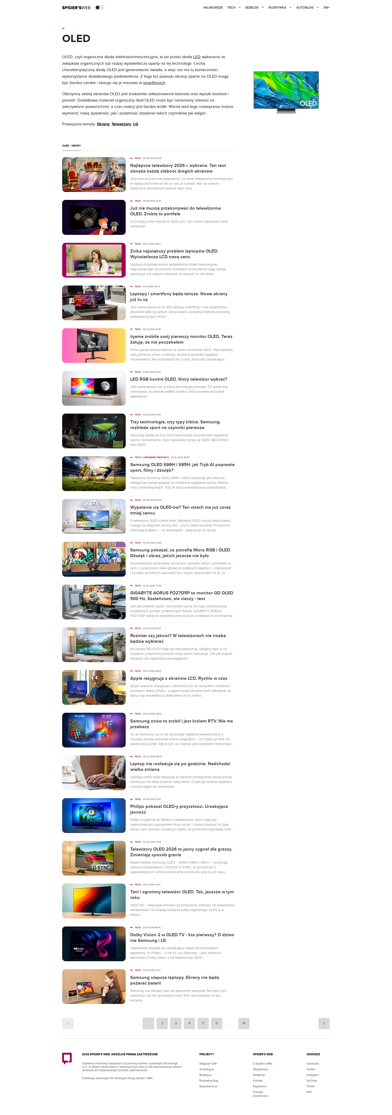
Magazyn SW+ (208, 1063)
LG (135, 124)
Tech (231, 8)
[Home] (76, 7)
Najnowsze (213, 8)
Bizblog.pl (205, 1075)
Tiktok (310, 1086)
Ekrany (103, 124)
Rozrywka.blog (208, 1081)
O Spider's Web (262, 1063)
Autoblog (305, 8)
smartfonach (154, 82)
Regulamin (260, 1086)
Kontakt (258, 1081)
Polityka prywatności (260, 1094)
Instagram (312, 1075)
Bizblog (252, 8)
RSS (309, 1092)
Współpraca (260, 1069)
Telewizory (121, 124)
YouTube (311, 1081)
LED (197, 57)
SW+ (326, 8)
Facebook (312, 1063)
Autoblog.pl (206, 1069)
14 (243, 1023)
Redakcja (259, 1075)
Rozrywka (277, 8)
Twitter (310, 1069)
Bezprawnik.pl (208, 1086)
